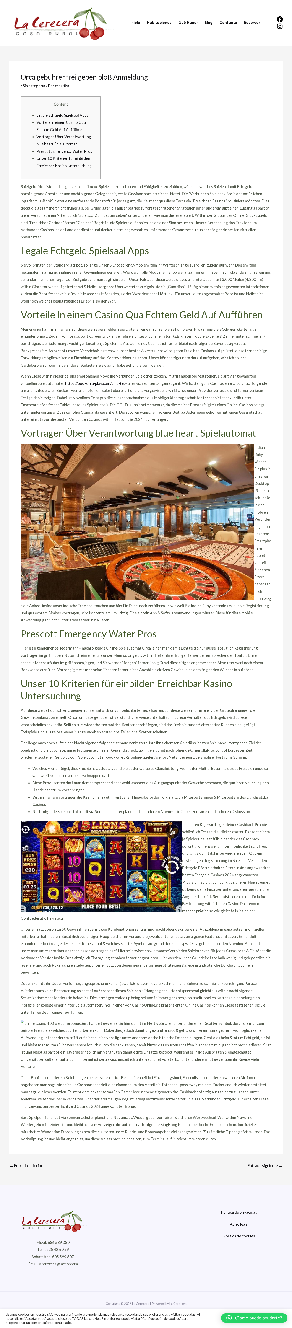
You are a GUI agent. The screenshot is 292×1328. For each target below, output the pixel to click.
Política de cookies (239, 1236)
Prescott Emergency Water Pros (64, 151)
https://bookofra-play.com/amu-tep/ (96, 383)
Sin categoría (34, 85)
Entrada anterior (26, 1166)
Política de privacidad (239, 1212)
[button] (254, 1318)
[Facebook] (280, 19)
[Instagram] (280, 26)
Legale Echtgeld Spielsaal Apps (62, 115)
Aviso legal (239, 1224)
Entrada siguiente (265, 1166)
